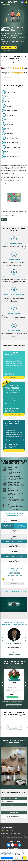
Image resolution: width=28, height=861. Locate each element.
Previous (2, 638)
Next (25, 638)
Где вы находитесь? (7, 801)
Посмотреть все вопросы (14, 816)
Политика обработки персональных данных (18, 836)
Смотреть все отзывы (14, 706)
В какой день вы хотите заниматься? (14, 579)
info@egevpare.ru (14, 849)
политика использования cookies (7, 853)
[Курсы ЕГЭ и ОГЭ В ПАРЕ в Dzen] (12, 845)
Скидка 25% (10, 403)
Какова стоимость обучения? (9, 798)
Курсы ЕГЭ (3, 833)
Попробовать (14, 377)
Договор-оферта (4, 836)
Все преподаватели (14, 653)
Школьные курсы (17, 833)
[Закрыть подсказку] (20, 855)
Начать (4, 219)
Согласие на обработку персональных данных (11, 837)
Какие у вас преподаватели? (9, 804)
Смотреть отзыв (14, 680)
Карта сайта (24, 837)
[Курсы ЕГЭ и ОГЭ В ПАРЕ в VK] (8, 845)
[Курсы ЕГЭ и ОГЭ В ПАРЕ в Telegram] (19, 845)
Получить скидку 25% (9, 47)
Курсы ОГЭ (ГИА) (9, 833)
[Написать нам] (25, 858)
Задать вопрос (14, 812)
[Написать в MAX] (22, 2)
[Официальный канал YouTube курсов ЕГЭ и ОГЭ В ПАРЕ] (15, 845)
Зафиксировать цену (14, 414)
